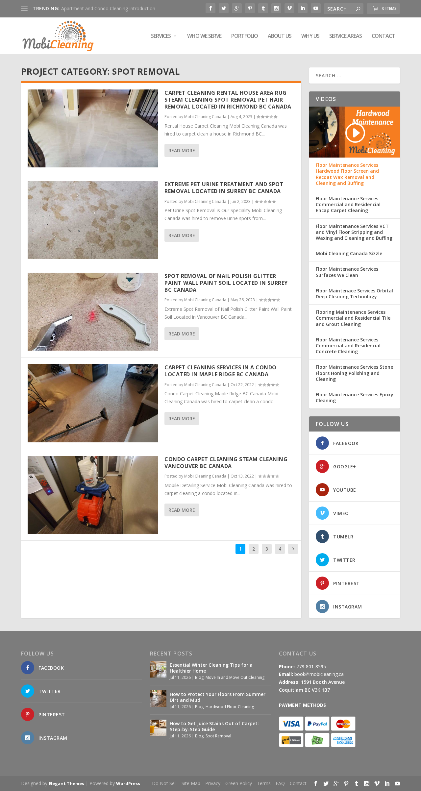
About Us (279, 36)
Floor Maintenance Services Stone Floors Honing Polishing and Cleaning (354, 373)
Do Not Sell (164, 783)
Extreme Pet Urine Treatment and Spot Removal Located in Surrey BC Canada (224, 188)
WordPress (128, 783)
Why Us (310, 36)
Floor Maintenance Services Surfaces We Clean (347, 272)
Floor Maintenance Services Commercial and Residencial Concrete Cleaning (348, 346)
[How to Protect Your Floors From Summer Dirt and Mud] (158, 698)
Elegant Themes (66, 783)
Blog (199, 677)
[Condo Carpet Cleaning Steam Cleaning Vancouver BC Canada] (93, 495)
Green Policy (238, 783)
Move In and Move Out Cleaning (235, 677)
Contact (383, 36)
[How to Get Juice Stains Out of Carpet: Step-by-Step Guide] (158, 728)
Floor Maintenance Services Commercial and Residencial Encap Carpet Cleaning (348, 204)
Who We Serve (204, 36)
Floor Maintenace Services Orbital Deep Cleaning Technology (354, 294)
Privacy (212, 783)
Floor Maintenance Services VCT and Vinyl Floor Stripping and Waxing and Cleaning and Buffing (354, 232)
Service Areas (345, 36)
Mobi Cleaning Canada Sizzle (349, 254)
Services (161, 36)
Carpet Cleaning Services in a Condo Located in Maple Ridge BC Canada (220, 371)
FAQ (280, 783)
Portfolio (244, 36)
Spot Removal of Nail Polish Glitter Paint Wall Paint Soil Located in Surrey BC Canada (226, 282)
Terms (264, 783)
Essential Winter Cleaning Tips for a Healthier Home (211, 668)
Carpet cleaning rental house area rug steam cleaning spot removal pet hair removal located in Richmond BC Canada (227, 99)
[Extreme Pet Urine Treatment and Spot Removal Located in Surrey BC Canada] (93, 220)
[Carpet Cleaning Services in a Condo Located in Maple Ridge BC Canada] (93, 403)
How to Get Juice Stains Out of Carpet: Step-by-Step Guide (214, 726)
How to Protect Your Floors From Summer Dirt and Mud (217, 697)
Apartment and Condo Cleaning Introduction (108, 8)
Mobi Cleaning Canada (205, 116)
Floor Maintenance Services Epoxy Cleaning (354, 398)
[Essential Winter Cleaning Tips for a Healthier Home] (158, 669)
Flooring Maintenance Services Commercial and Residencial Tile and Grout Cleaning (353, 318)
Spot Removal (218, 736)
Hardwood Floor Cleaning (230, 706)
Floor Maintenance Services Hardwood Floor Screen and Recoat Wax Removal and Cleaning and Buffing (347, 174)
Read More (181, 150)
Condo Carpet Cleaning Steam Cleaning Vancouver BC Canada (225, 463)
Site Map (191, 783)
